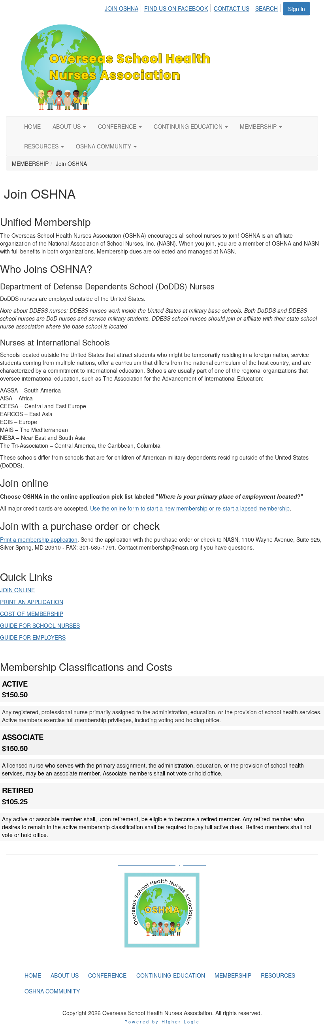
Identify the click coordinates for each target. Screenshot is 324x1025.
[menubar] (193, 7)
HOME (32, 126)
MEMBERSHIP (259, 126)
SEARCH (266, 8)
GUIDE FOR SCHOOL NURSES (40, 625)
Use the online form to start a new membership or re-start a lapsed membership (190, 508)
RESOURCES (42, 146)
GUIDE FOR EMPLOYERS (33, 637)
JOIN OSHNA (121, 8)
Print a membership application (38, 539)
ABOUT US (67, 126)
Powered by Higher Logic (162, 1021)
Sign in (296, 9)
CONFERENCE (118, 126)
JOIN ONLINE (17, 590)
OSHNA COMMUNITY (104, 146)
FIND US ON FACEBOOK (176, 8)
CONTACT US (231, 8)
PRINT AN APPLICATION (31, 602)
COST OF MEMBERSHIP (31, 614)
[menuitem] (123, 7)
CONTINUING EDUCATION (189, 126)
